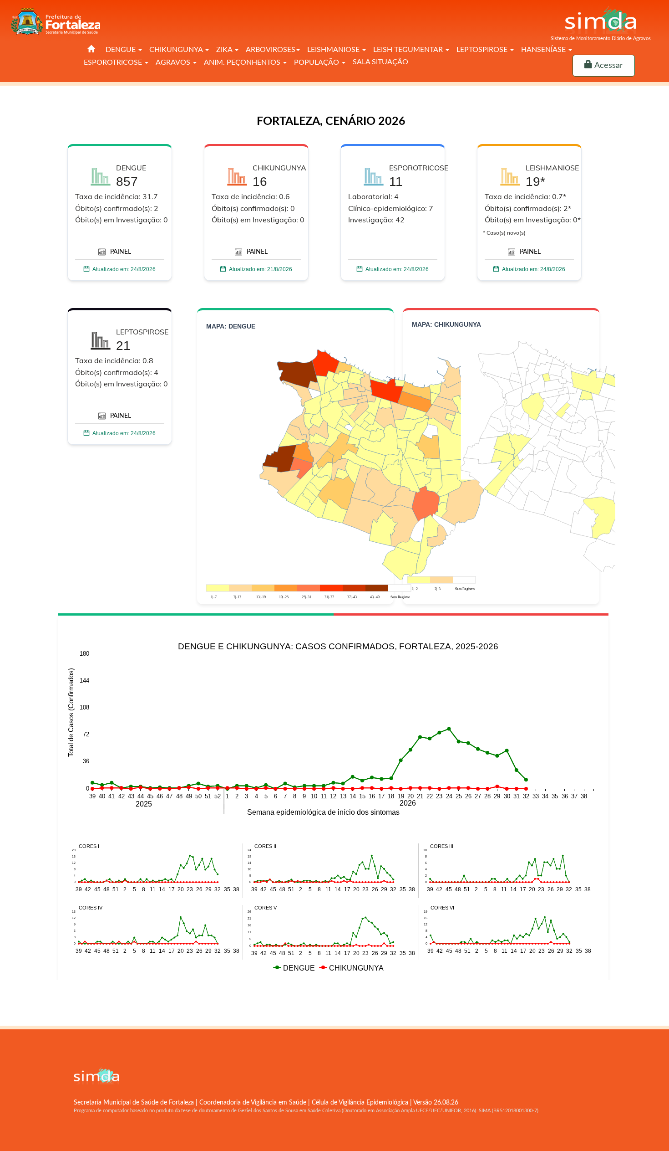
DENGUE (121, 49)
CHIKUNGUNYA (176, 49)
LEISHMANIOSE (334, 49)
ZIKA (225, 49)
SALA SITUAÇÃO (380, 62)
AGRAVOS (174, 62)
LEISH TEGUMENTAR (409, 49)
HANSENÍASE (544, 49)
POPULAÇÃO (317, 62)
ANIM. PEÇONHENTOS (243, 62)
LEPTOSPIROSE (482, 49)
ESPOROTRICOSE (114, 62)
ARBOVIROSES (270, 49)
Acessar (608, 66)
